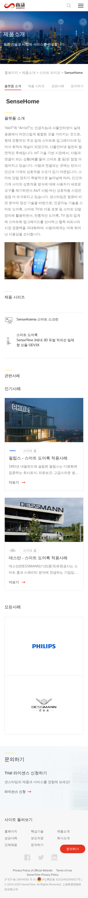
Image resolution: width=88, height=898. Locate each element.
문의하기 (77, 86)
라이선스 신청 (15, 791)
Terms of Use (64, 870)
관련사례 (57, 86)
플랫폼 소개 (13, 86)
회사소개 (63, 838)
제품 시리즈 (36, 86)
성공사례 (11, 838)
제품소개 (28, 73)
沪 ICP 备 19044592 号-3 (20, 879)
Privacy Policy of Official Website (33, 870)
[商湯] (14, 5)
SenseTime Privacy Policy (42, 874)
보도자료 (37, 838)
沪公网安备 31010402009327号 (61, 879)
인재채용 (11, 845)
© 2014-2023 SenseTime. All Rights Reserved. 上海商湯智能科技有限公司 (43, 887)
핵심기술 (37, 831)
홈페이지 (11, 73)
